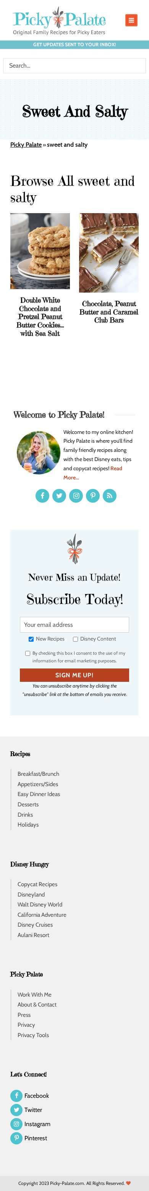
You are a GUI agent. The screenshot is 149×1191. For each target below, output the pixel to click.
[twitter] (59, 496)
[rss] (110, 496)
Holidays (28, 824)
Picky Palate (26, 144)
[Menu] (131, 20)
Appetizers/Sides (38, 784)
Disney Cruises (35, 924)
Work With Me (35, 994)
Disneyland (31, 894)
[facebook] (42, 496)
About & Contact (37, 1004)
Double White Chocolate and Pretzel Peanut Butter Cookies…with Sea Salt (40, 316)
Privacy (26, 1024)
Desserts (28, 804)
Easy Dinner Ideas (39, 794)
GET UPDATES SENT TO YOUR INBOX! (74, 44)
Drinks (25, 814)
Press (24, 1014)
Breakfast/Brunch (38, 773)
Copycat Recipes (37, 884)
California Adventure (42, 914)
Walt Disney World (40, 904)
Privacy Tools (33, 1035)
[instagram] (76, 496)
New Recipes (50, 638)
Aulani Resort (33, 935)
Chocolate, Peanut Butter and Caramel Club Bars (108, 311)
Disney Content (97, 638)
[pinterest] (93, 496)
